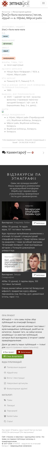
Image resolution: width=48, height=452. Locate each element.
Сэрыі (9, 421)
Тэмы (9, 400)
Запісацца (40, 223)
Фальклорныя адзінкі (16, 388)
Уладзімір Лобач (22, 222)
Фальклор (6, 12)
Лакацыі (10, 405)
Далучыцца (25, 352)
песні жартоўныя (15, 65)
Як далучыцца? (14, 432)
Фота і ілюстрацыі (15, 378)
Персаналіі (11, 410)
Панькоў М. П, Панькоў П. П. (20, 81)
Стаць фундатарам (14, 356)
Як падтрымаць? (27, 432)
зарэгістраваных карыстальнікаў (22, 347)
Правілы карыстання (20, 430)
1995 (9, 90)
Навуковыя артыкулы (17, 383)
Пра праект (9, 352)
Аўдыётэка (11, 372)
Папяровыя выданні (16, 367)
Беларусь (11, 131)
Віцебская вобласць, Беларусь (21, 129)
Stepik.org (16, 191)
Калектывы (12, 416)
